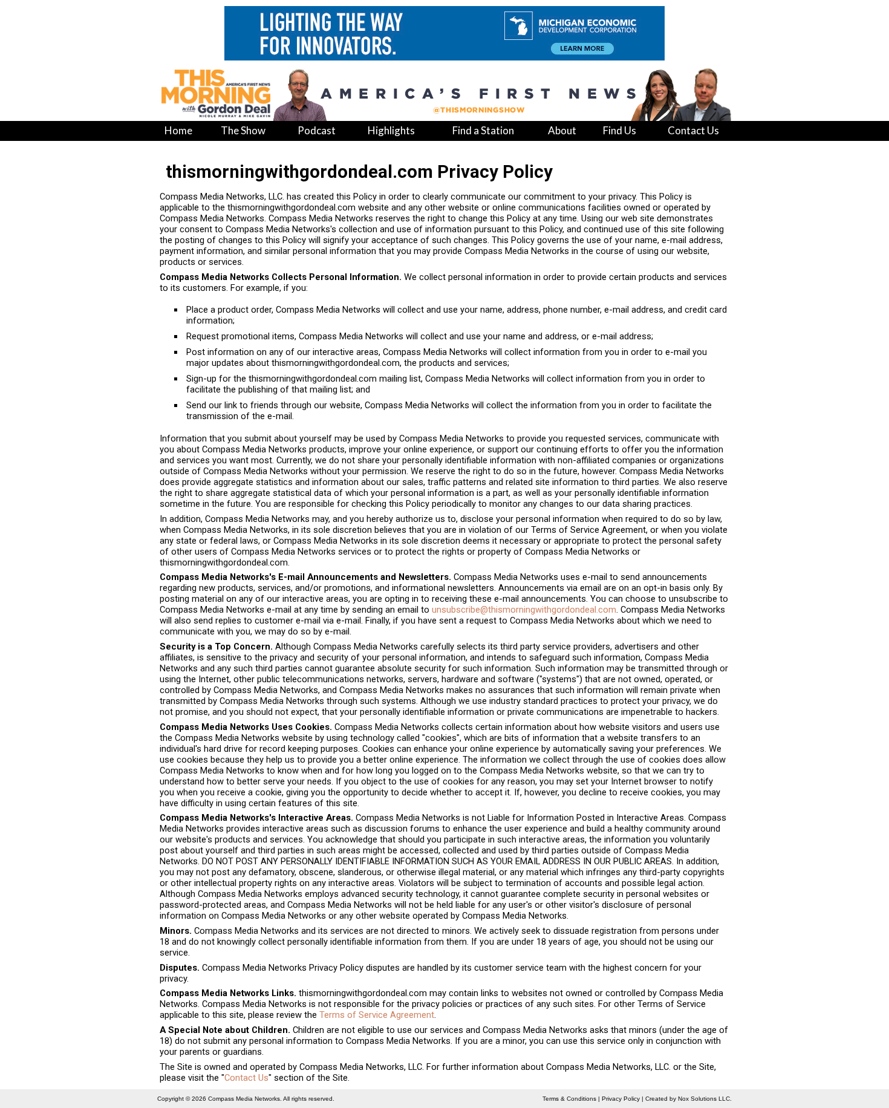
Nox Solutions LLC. (705, 1098)
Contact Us (246, 1077)
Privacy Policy (621, 1098)
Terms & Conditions (569, 1098)
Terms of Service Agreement (376, 1014)
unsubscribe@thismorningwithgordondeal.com (524, 609)
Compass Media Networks (244, 1098)
